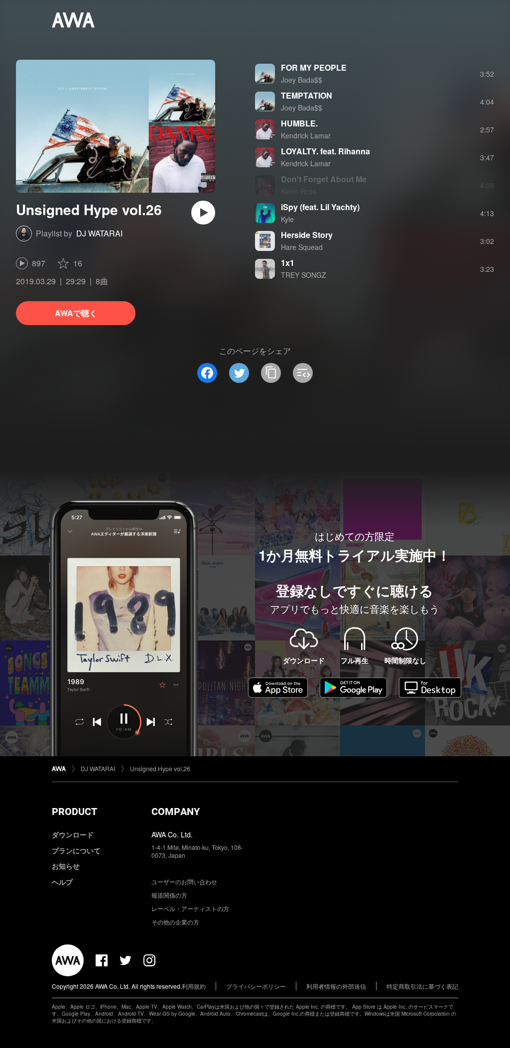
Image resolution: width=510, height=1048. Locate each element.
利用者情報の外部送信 (336, 986)
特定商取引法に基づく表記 (422, 986)
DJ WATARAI (99, 233)
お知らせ (66, 866)
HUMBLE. (299, 123)
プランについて (76, 850)
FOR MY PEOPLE (314, 67)
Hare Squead (302, 247)
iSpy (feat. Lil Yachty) (320, 207)
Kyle (287, 219)
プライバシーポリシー (256, 986)
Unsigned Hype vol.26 (160, 768)
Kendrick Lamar (306, 135)
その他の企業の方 (175, 922)
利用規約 (194, 986)
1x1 (287, 262)
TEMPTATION (306, 95)
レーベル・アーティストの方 (190, 908)
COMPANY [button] (175, 811)
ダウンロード (73, 834)
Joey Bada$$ (301, 80)
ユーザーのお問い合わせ (184, 881)
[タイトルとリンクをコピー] (271, 373)
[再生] (203, 213)
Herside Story (307, 234)
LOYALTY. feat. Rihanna (325, 151)
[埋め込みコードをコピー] (303, 373)
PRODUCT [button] (74, 811)
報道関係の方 (169, 895)
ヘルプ (62, 882)
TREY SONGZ (303, 275)
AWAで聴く (76, 313)
